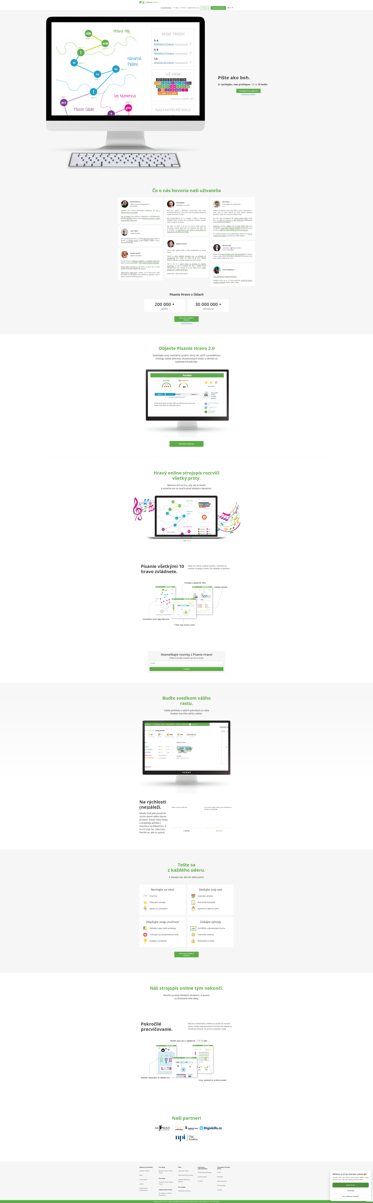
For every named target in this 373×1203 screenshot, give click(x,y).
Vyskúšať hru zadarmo (248, 91)
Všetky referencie (186, 323)
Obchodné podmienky (204, 1172)
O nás (219, 1172)
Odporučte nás (221, 1181)
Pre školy (176, 8)
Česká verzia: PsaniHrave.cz (143, 1189)
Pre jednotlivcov (166, 8)
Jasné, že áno (350, 1185)
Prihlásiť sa (205, 8)
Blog (140, 1175)
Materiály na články (184, 1191)
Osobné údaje (202, 1177)
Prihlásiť (186, 669)
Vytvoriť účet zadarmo (248, 94)
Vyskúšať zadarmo (218, 8)
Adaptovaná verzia (193, 8)
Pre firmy (183, 8)
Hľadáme (220, 1177)
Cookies (200, 1181)
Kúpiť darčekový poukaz (185, 1175)
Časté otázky (221, 1185)
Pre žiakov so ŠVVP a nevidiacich (165, 1194)
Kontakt (219, 1190)
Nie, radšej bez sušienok (351, 1196)
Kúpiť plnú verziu (183, 1171)
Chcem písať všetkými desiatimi (186, 319)
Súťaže (141, 1184)
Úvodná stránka (144, 1171)
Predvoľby (350, 1191)
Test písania (143, 1179)
